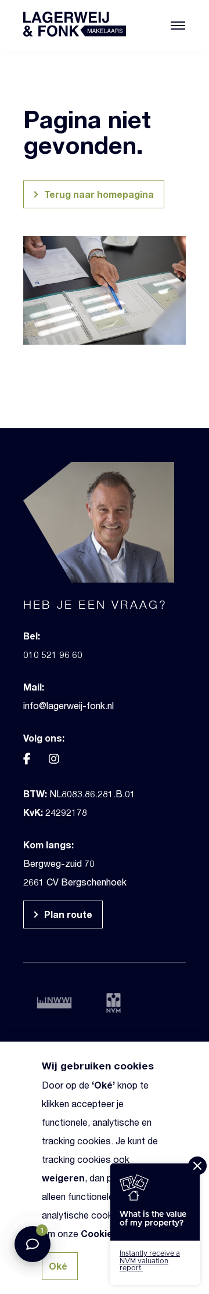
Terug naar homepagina (98, 194)
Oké (103, 1084)
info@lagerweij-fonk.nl (68, 705)
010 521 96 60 (52, 654)
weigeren (63, 1177)
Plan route (67, 914)
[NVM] (123, 1003)
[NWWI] (56, 1002)
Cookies (99, 1233)
